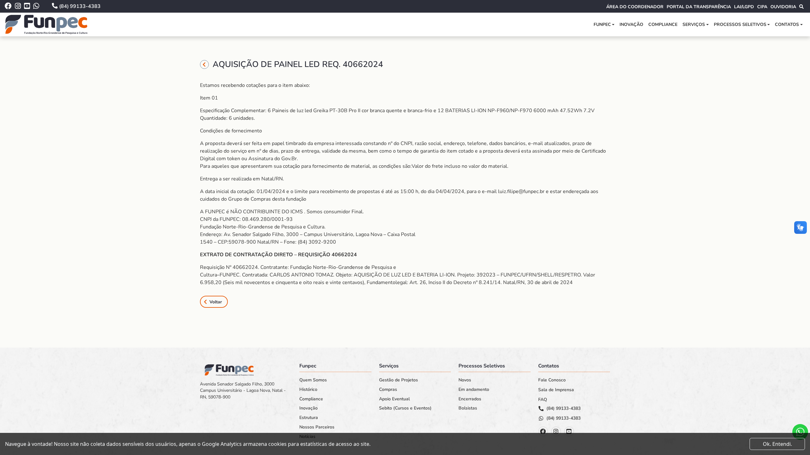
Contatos (787, 24)
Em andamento (473, 389)
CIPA (762, 7)
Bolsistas (467, 408)
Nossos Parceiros (316, 427)
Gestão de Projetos (398, 380)
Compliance (662, 24)
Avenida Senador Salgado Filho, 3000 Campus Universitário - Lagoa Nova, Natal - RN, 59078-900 (243, 390)
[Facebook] (543, 431)
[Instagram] (556, 431)
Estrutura (308, 418)
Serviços (693, 24)
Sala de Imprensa (556, 390)
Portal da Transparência (699, 7)
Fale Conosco (552, 380)
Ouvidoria (783, 7)
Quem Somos (313, 380)
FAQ (542, 400)
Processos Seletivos (740, 24)
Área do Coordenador (635, 7)
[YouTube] (569, 431)
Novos (464, 380)
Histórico (308, 389)
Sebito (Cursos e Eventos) (405, 408)
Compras (388, 389)
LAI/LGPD (744, 7)
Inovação (631, 24)
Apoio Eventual (394, 399)
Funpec (602, 24)
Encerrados (469, 399)
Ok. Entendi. (777, 443)
